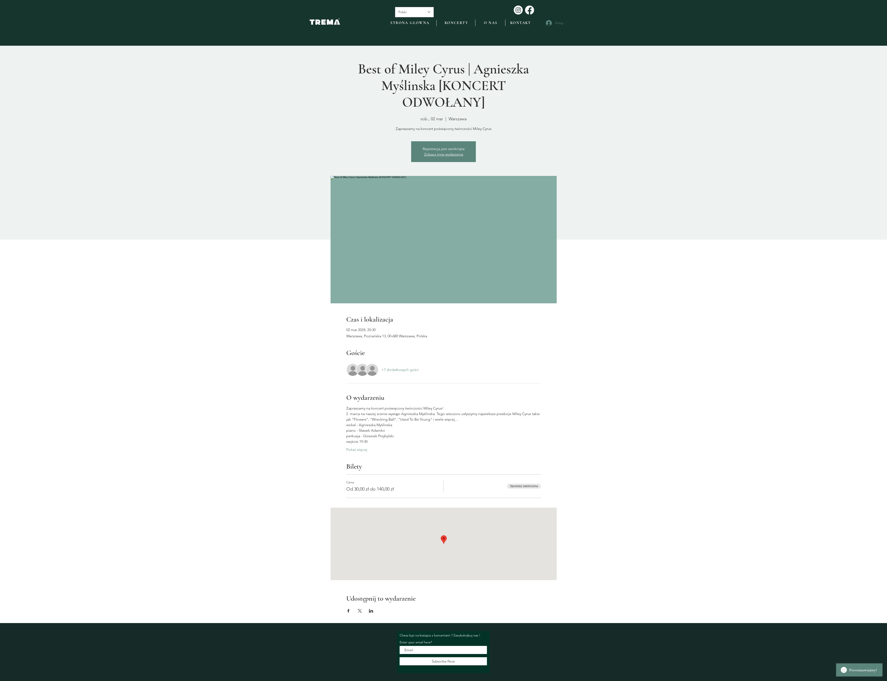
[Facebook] (529, 10)
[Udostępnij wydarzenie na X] (360, 611)
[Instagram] (518, 10)
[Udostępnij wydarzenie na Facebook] (348, 611)
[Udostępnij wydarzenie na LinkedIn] (371, 611)
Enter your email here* (416, 642)
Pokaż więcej (356, 449)
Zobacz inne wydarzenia (443, 154)
